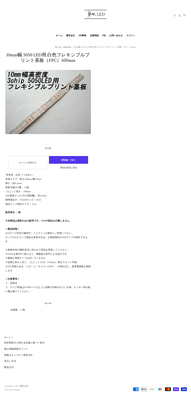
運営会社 (70, 35)
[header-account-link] (178, 15)
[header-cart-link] (183, 15)
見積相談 (94, 35)
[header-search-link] (173, 15)
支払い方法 (10, 361)
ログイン (130, 35)
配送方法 (9, 367)
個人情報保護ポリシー (16, 349)
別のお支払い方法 (68, 167)
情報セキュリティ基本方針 (18, 355)
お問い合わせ (116, 35)
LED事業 (82, 35)
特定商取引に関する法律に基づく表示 (24, 343)
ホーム (59, 35)
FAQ (104, 35)
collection (67, 47)
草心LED (48, 303)
